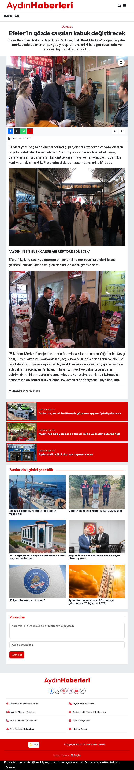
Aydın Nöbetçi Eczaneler (25, 703)
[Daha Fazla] (30, 131)
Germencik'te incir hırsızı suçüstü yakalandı (95, 511)
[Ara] (119, 5)
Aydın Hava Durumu (84, 703)
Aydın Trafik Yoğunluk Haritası (89, 712)
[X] (58, 691)
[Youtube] (76, 691)
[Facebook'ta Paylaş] (10, 131)
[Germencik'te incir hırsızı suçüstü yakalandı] (97, 491)
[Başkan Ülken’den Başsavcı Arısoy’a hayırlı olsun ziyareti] (97, 536)
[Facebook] (51, 691)
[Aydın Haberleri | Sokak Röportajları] (39, 6)
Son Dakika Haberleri (22, 729)
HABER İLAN (11, 16)
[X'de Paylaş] (17, 131)
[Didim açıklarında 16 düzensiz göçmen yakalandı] (37, 491)
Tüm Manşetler (81, 720)
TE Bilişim (75, 755)
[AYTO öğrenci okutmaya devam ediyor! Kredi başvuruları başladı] (37, 536)
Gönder (17, 654)
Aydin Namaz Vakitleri (23, 712)
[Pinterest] (64, 691)
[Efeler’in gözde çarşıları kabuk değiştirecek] (67, 91)
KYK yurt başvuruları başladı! (27, 600)
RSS (35, 744)
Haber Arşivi (80, 729)
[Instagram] (70, 691)
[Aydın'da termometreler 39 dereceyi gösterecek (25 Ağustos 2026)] (97, 581)
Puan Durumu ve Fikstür (23, 720)
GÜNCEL (67, 26)
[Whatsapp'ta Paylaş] (23, 131)
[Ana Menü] (124, 5)
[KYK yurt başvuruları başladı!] (37, 581)
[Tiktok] (83, 691)
